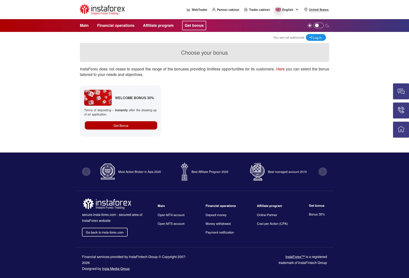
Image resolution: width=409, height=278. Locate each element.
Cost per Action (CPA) (272, 223)
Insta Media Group (116, 268)
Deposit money (216, 214)
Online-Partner (267, 214)
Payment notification (220, 232)
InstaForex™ (295, 256)
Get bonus (316, 205)
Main (161, 205)
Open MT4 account (171, 214)
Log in (317, 37)
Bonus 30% (317, 214)
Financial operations (221, 205)
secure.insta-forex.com (99, 214)
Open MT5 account (171, 223)
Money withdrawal (218, 223)
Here (280, 68)
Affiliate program (269, 205)
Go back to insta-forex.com (105, 232)
